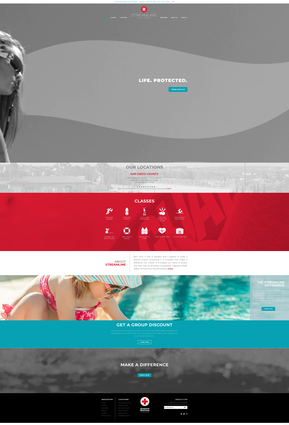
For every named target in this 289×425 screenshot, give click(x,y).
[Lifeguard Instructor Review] (162, 211)
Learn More (268, 309)
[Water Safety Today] (144, 231)
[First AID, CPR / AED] (162, 231)
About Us (174, 17)
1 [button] (137, 186)
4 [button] (143, 186)
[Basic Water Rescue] (127, 231)
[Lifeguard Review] (127, 211)
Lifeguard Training (109, 218)
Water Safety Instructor (179, 218)
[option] (144, 173)
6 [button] (148, 186)
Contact (184, 17)
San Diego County (124, 408)
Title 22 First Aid (179, 237)
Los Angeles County (124, 403)
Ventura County (123, 410)
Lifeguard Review (127, 218)
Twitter (184, 414)
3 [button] (141, 186)
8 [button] (152, 186)
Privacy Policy (106, 415)
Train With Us (178, 89)
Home (105, 17)
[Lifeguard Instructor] (144, 211)
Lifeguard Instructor (144, 218)
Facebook (187, 414)
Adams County (123, 413)
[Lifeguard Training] (109, 211)
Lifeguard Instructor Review (162, 219)
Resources (163, 17)
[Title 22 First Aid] (179, 231)
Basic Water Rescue (127, 237)
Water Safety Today (144, 237)
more (170, 269)
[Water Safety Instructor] (179, 211)
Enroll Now (144, 375)
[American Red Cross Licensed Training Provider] (148, 405)
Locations (123, 17)
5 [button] (145, 186)
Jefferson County (124, 415)
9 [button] (154, 186)
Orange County (123, 405)
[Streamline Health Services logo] (144, 12)
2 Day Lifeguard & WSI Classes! (126, 1)
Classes (113, 17)
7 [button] (150, 186)
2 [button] (139, 186)
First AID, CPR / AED (162, 237)
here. (169, 188)
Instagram (181, 414)
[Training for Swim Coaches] (109, 231)
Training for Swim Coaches (109, 237)
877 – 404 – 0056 (164, 1)
